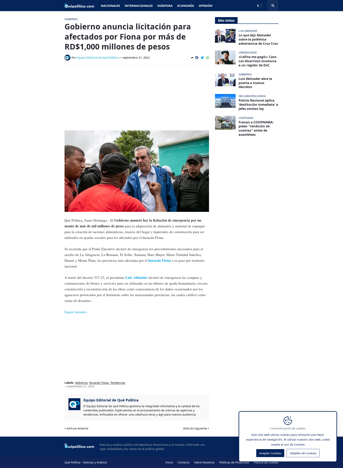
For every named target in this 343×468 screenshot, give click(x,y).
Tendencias (117, 382)
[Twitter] (202, 58)
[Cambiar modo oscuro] (259, 5)
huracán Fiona (160, 260)
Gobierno (81, 382)
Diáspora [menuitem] (164, 6)
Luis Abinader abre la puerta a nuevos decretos (255, 83)
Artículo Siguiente (195, 428)
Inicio (169, 462)
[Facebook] (196, 58)
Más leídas (226, 20)
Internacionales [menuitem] (139, 6)
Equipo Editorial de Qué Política (111, 400)
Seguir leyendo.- (76, 311)
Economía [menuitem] (185, 6)
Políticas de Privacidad (234, 462)
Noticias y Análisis (95, 462)
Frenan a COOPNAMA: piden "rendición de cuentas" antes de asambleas (256, 128)
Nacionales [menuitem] (110, 6)
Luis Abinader (137, 277)
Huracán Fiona (98, 382)
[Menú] (272, 5)
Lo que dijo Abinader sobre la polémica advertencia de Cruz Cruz (258, 39)
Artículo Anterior (77, 428)
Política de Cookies (266, 462)
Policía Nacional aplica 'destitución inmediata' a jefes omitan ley (258, 104)
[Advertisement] (137, 97)
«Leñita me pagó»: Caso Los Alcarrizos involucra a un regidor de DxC (258, 61)
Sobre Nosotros (204, 462)
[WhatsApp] (207, 58)
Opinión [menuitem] (205, 6)
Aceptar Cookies (270, 453)
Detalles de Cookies (303, 453)
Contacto (183, 462)
